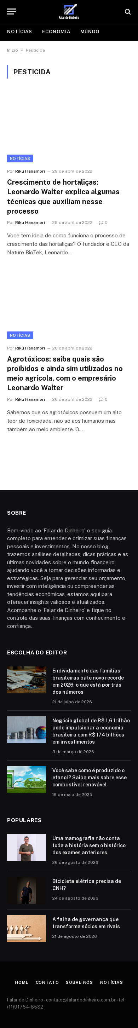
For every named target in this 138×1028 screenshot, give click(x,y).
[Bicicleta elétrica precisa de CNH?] (26, 890)
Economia (56, 31)
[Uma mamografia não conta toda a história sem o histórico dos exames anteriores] (26, 847)
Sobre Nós (79, 982)
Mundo (90, 31)
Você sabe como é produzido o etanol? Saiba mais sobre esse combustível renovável (89, 777)
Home (21, 982)
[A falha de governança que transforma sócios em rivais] (26, 928)
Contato (47, 982)
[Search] (127, 11)
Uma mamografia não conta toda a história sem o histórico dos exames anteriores (89, 845)
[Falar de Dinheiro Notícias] (69, 11)
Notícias (19, 31)
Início (12, 50)
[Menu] (11, 11)
